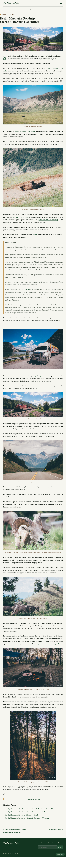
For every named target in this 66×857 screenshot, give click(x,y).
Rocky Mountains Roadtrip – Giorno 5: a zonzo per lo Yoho (26, 812)
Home (11, 9)
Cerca (59, 847)
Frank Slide (27, 289)
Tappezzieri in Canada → (55, 829)
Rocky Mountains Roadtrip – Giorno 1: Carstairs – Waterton (27, 818)
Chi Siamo (60, 843)
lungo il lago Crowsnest (41, 376)
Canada (15, 9)
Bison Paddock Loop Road (25, 131)
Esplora (48, 843)
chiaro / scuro (60, 854)
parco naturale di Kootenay (48, 220)
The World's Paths (12, 3)
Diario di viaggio (34, 799)
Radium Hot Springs (20, 217)
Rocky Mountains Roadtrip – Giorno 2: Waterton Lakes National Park (30, 809)
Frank (35, 234)
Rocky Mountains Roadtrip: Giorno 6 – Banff (21, 815)
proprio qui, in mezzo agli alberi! (50, 644)
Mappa (54, 843)
